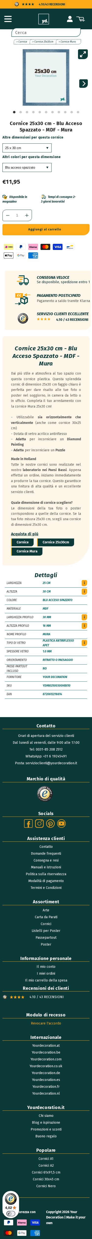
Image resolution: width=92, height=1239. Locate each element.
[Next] (83, 83)
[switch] (10, 1213)
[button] (7, 19)
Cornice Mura (27, 551)
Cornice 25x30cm (56, 542)
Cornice (23, 542)
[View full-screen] (83, 54)
